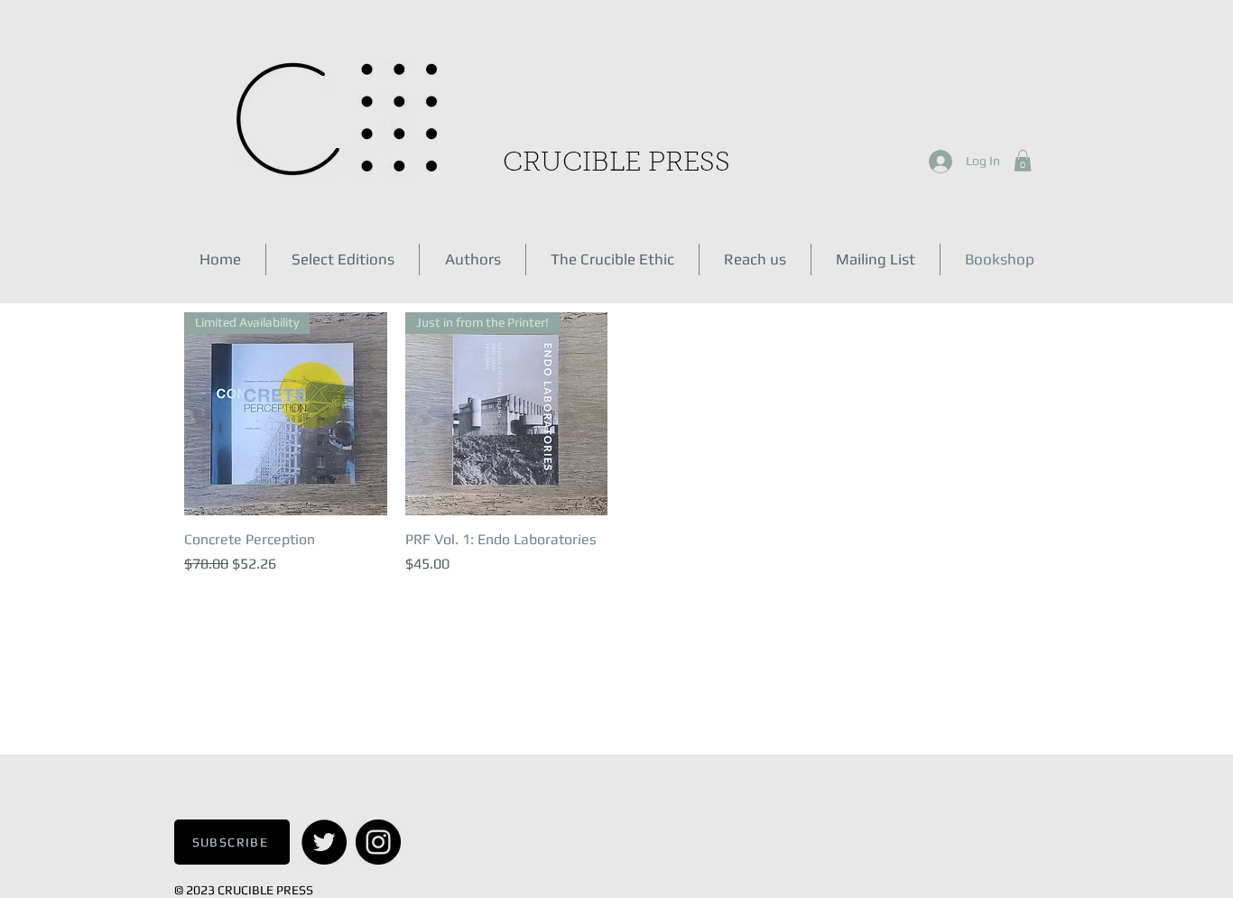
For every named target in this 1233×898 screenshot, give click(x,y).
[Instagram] (378, 842)
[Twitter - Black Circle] (324, 842)
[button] (1023, 160)
